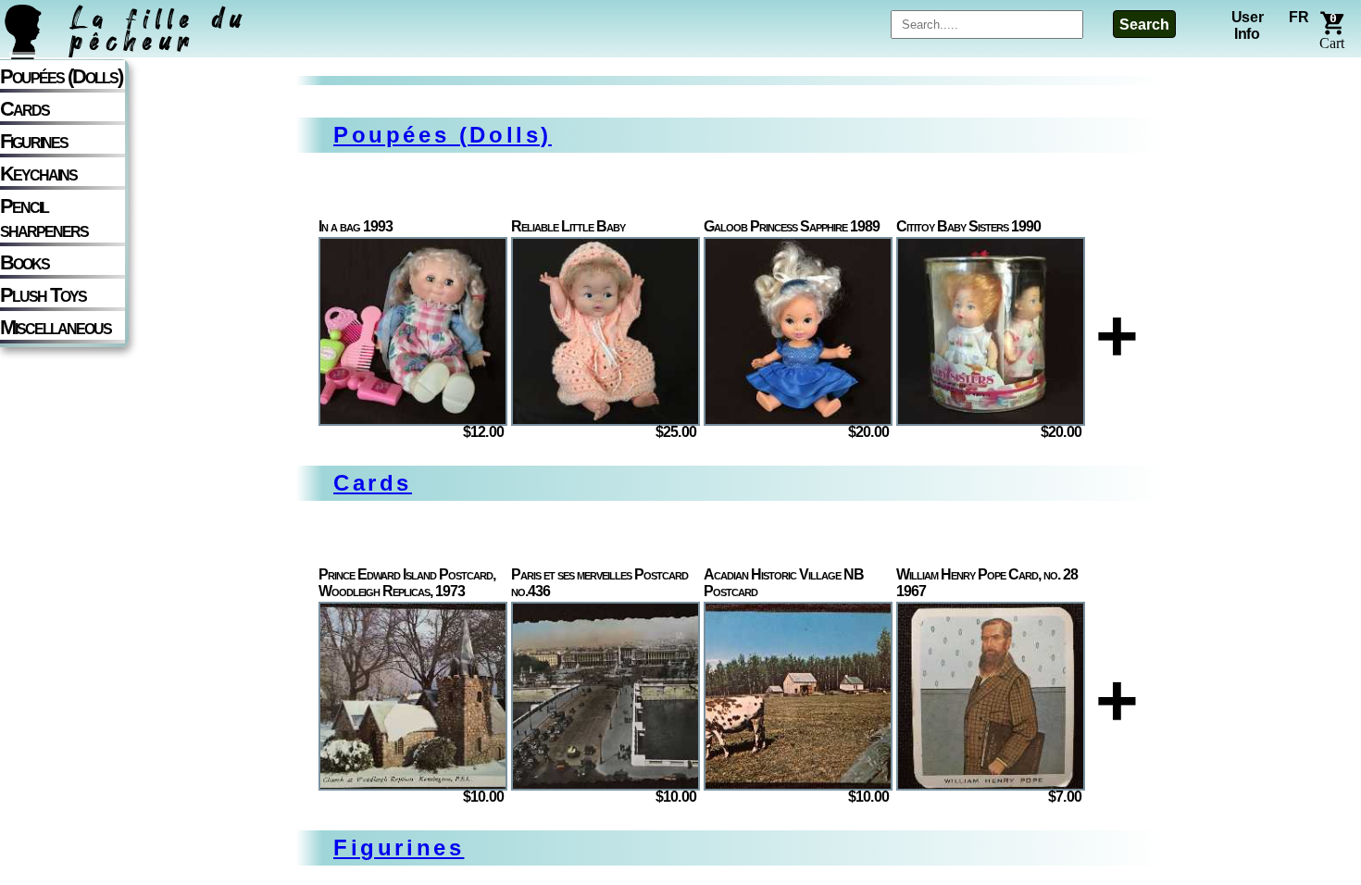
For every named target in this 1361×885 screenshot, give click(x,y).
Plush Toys (43, 294)
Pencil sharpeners (44, 218)
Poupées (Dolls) (61, 76)
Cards (24, 108)
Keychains (38, 173)
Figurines (34, 141)
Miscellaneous (55, 327)
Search (1144, 24)
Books (24, 262)
